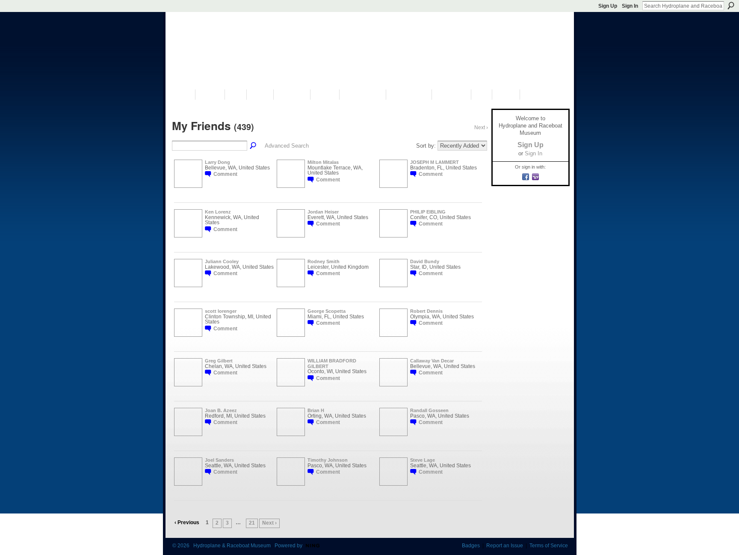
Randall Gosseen (429, 410)
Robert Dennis (426, 311)
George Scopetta (326, 311)
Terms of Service (548, 546)
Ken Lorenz (218, 211)
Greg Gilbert (219, 360)
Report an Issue (504, 546)
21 (252, 523)
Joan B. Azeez (221, 410)
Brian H (315, 410)
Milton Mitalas (323, 162)
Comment (225, 174)
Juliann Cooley (222, 261)
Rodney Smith (323, 261)
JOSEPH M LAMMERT (434, 162)
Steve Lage (422, 460)
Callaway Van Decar (432, 360)
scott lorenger (220, 311)
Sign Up (607, 6)
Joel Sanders (219, 460)
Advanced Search (287, 145)
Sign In (630, 6)
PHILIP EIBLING (428, 211)
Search (730, 5)
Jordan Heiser (323, 211)
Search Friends (253, 146)
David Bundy (424, 261)
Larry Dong (217, 162)
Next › (269, 523)
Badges (471, 546)
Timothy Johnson (327, 460)
